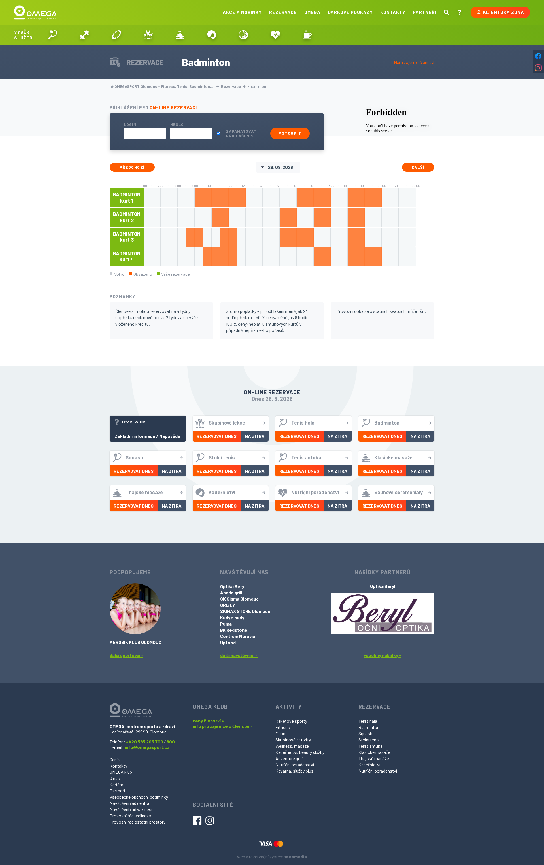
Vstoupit (290, 133)
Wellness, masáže (292, 746)
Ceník (115, 759)
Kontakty (392, 12)
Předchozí (132, 167)
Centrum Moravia (237, 636)
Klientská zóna (503, 12)
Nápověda (169, 436)
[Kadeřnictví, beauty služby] (212, 35)
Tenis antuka (370, 746)
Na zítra (255, 436)
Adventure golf (289, 758)
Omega (312, 12)
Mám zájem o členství (414, 62)
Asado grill (231, 592)
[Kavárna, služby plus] (307, 35)
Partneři (424, 12)
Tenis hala (367, 721)
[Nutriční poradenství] (275, 35)
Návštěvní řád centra (129, 803)
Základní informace (135, 436)
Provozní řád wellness (130, 815)
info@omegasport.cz (147, 747)
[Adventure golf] (243, 35)
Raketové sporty (291, 721)
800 (171, 741)
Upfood (228, 642)
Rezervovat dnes (217, 436)
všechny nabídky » (382, 655)
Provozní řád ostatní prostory (137, 821)
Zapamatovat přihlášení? (241, 133)
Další (418, 167)
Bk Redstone (233, 630)
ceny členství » (208, 720)
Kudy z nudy (232, 617)
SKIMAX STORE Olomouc (245, 611)
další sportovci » (126, 655)
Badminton (368, 727)
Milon (280, 733)
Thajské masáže (373, 758)
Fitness (282, 727)
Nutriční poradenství (294, 764)
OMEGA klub (121, 772)
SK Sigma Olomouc (239, 598)
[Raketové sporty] (53, 35)
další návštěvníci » (239, 655)
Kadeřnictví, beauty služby (299, 752)
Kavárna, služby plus (294, 770)
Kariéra (116, 784)
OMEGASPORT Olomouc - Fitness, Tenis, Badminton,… (164, 86)
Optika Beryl (232, 586)
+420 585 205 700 (144, 741)
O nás (115, 778)
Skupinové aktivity (293, 739)
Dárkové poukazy (350, 12)
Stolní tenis (369, 739)
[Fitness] (84, 35)
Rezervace (283, 12)
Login (130, 124)
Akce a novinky (242, 12)
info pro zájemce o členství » (222, 726)
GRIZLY (227, 605)
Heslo (177, 124)
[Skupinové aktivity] (148, 35)
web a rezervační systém (272, 856)
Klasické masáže (374, 752)
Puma (226, 623)
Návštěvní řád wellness (132, 809)
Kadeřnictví (369, 764)
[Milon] (116, 35)
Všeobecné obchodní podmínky (139, 797)
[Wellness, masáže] (180, 35)
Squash (365, 733)
